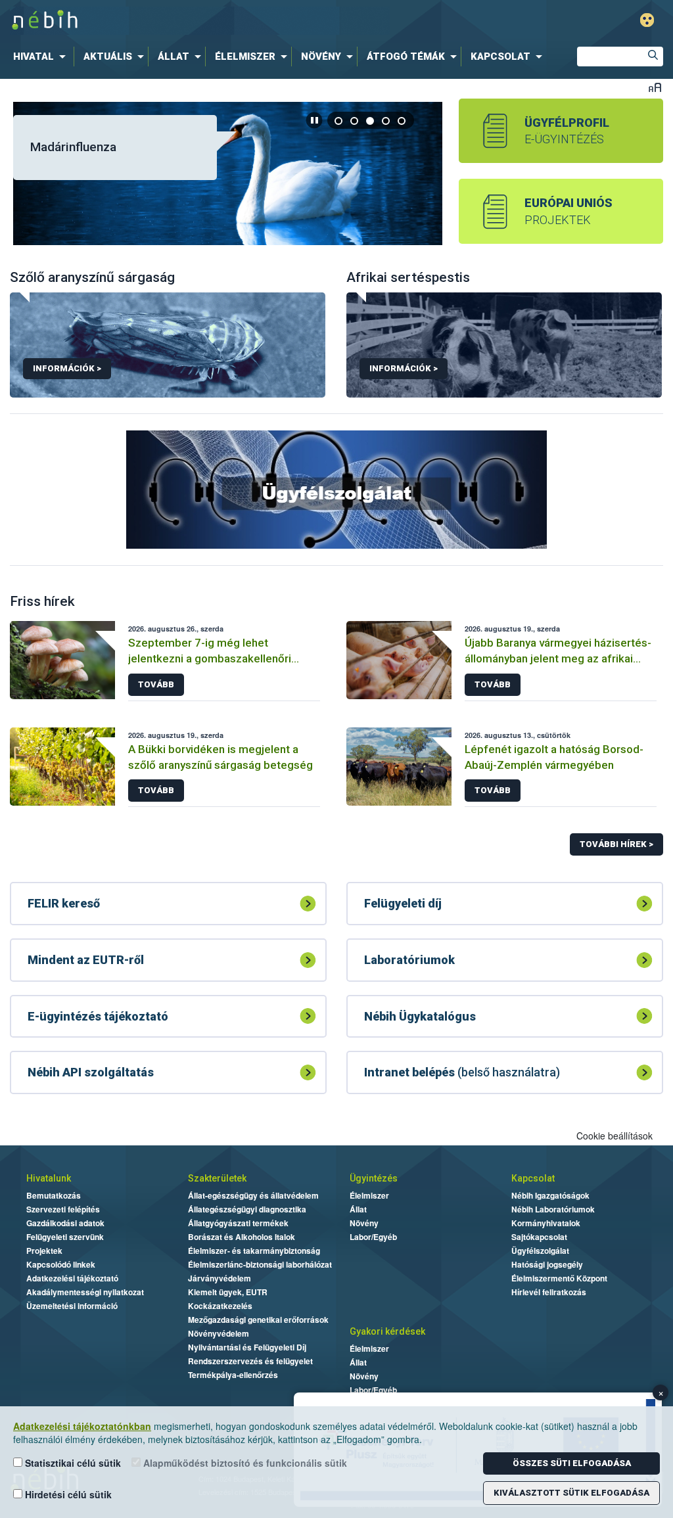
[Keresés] (653, 56)
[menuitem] (42, 56)
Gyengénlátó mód (647, 20)
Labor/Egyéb (373, 1237)
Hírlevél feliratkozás (548, 1292)
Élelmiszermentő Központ (559, 1278)
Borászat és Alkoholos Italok (241, 1237)
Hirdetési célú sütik (67, 1494)
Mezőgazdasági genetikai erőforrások (258, 1319)
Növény (364, 1223)
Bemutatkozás (53, 1195)
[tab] (339, 120)
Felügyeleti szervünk (65, 1237)
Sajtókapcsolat (539, 1237)
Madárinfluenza (73, 146)
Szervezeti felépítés (63, 1209)
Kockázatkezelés (220, 1306)
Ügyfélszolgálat (540, 1250)
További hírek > (616, 844)
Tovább (156, 684)
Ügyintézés (374, 1178)
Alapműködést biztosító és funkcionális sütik (244, 1462)
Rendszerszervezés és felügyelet (250, 1361)
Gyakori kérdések (387, 1331)
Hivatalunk (48, 1178)
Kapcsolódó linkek (60, 1264)
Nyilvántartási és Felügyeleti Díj (247, 1347)
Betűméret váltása (655, 87)
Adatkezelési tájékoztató (72, 1278)
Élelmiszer (369, 1195)
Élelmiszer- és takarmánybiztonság (254, 1250)
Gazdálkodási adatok (65, 1223)
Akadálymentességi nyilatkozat (85, 1292)
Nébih (200, 21)
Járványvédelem (219, 1278)
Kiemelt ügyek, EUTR (227, 1292)
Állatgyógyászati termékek (238, 1223)
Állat (358, 1209)
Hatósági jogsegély (547, 1264)
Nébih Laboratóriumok (553, 1209)
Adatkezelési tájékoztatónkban (82, 1426)
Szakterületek (217, 1178)
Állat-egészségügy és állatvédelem (253, 1195)
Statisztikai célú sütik (71, 1462)
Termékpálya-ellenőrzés (233, 1375)
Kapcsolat (533, 1178)
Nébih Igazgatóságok (550, 1195)
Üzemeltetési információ (72, 1306)
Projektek (44, 1250)
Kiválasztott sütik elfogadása (571, 1493)
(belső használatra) (462, 1072)
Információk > (67, 368)
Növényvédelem (218, 1333)
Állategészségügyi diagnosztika (247, 1209)
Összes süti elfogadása (572, 1463)
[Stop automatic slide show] (314, 120)
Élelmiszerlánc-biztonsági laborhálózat (260, 1264)
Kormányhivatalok (545, 1223)
